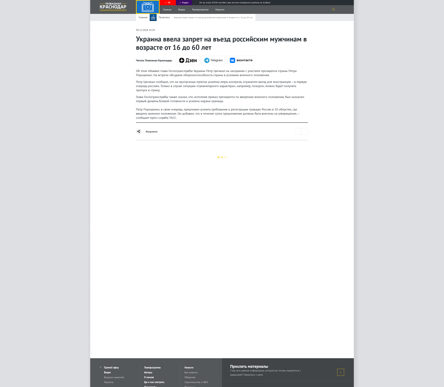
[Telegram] (213, 60)
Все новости (191, 372)
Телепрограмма (200, 9)
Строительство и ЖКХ (196, 382)
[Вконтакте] (241, 60)
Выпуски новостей (114, 377)
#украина (151, 131)
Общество (190, 377)
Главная (167, 9)
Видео (181, 9)
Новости (219, 9)
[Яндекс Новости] (188, 60)
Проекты (108, 382)
